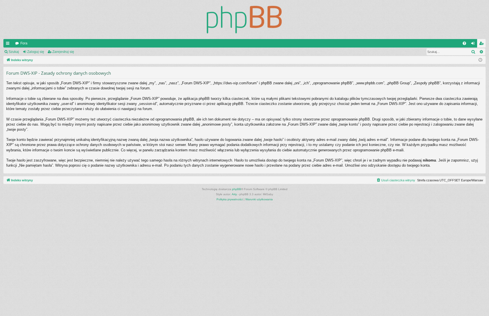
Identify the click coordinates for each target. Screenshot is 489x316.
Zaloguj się (35, 52)
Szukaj (13, 52)
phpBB (236, 189)
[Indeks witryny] (244, 19)
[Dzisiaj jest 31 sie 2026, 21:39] (480, 60)
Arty (234, 194)
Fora (23, 43)
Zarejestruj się (63, 52)
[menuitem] (464, 43)
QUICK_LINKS (9, 44)
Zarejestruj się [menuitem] (482, 44)
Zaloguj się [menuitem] (474, 44)
